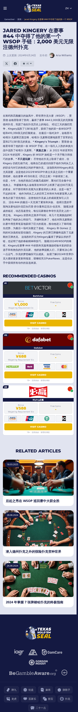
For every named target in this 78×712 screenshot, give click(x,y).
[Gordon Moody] (38, 662)
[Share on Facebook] (15, 64)
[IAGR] (19, 652)
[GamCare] (52, 652)
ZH (67, 8)
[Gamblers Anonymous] (33, 652)
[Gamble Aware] (33, 672)
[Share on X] (6, 64)
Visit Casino (38, 323)
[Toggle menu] (5, 8)
